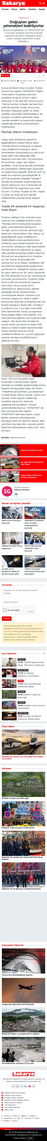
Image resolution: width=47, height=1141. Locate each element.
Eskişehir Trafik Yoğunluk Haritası (16, 1100)
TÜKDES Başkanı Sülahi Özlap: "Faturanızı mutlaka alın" (31, 663)
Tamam (30, 1138)
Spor (19, 1118)
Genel (20, 681)
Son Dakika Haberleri (12, 1107)
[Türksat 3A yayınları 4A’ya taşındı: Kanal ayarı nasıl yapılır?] (34, 561)
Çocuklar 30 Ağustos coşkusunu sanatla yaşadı (29, 717)
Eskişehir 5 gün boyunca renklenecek (31, 707)
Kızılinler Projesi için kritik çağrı (29, 696)
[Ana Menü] (44, 3)
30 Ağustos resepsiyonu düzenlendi (28, 674)
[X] (17, 1086)
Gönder (6, 619)
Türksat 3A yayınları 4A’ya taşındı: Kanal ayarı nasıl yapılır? (34, 571)
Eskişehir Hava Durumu (12, 1095)
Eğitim (23, 9)
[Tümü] (44, 654)
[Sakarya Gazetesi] (7, 491)
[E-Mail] (16, 494)
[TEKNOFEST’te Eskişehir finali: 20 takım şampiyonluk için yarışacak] (34, 513)
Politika (6, 1121)
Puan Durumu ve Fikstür (13, 1102)
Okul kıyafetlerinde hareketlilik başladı (29, 685)
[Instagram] (21, 1086)
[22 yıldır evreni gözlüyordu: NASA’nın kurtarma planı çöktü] (12, 561)
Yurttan (5, 9)
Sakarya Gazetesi (9, 81)
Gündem (32, 9)
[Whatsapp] (33, 1086)
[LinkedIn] (25, 1086)
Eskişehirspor (8, 1118)
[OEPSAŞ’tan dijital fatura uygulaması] (12, 538)
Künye (15, 1121)
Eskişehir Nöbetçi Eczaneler (14, 1093)
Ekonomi (21, 659)
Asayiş (42, 9)
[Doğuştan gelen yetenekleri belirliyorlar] (23, 59)
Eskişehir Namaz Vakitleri (13, 1098)
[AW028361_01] (23, 361)
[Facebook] (13, 1086)
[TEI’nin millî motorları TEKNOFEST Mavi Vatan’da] (34, 538)
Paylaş (6, 75)
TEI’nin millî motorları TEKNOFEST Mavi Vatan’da (33, 548)
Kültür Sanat (23, 670)
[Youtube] (29, 1086)
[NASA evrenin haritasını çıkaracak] (12, 513)
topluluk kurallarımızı (31, 631)
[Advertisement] (23, 917)
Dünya (14, 9)
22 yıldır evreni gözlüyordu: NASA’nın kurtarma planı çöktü (10, 571)
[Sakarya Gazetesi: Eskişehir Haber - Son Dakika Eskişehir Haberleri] (13, 3)
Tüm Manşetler (10, 1105)
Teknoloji (23, 18)
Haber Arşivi (8, 1110)
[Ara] (40, 3)
